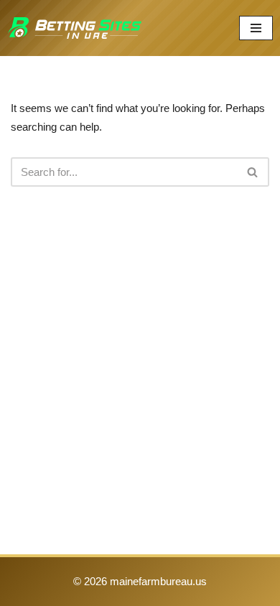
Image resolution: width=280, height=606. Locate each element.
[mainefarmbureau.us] (74, 28)
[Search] (253, 172)
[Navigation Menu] (256, 28)
